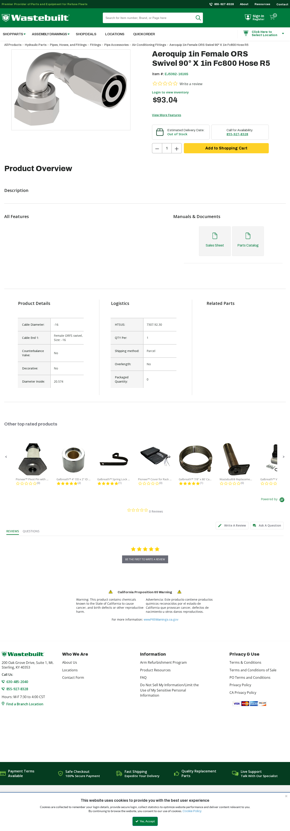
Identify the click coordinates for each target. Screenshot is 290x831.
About (244, 4)
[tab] (231, 245)
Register (258, 19)
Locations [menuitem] (114, 34)
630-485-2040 (17, 681)
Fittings (95, 44)
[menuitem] (48, 34)
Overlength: (123, 364)
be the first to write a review (145, 559)
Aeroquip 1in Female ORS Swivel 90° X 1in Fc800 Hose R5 (208, 44)
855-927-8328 (224, 4)
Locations (70, 670)
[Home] (35, 18)
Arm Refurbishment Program (163, 662)
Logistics (120, 303)
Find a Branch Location (24, 704)
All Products (12, 44)
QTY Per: (121, 338)
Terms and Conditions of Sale (252, 670)
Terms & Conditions (245, 662)
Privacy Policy (240, 685)
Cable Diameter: (33, 325)
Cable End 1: (30, 338)
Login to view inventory (170, 92)
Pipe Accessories (116, 44)
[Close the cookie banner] (286, 796)
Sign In (258, 16)
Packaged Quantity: (121, 379)
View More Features (166, 115)
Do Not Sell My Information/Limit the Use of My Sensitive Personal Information (169, 690)
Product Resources (155, 670)
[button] (6, 457)
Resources (262, 4)
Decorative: (30, 368)
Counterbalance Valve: (33, 353)
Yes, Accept (147, 821)
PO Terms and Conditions (249, 677)
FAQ (143, 677)
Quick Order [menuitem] (144, 34)
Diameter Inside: (33, 381)
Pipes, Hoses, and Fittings (68, 44)
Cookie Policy (192, 811)
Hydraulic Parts (35, 44)
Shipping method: (127, 351)
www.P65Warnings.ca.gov (161, 619)
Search (201, 18)
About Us (69, 662)
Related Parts (221, 303)
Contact (282, 4)
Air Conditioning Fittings (149, 44)
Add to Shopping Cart (226, 148)
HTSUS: (120, 325)
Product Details (34, 303)
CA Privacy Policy (242, 692)
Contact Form (73, 677)
